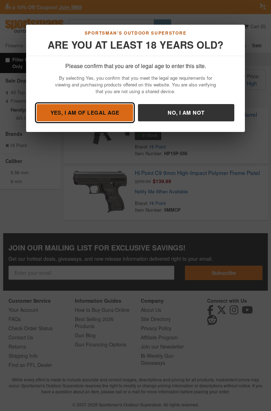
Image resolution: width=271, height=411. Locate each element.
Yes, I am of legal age (85, 112)
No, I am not (186, 112)
